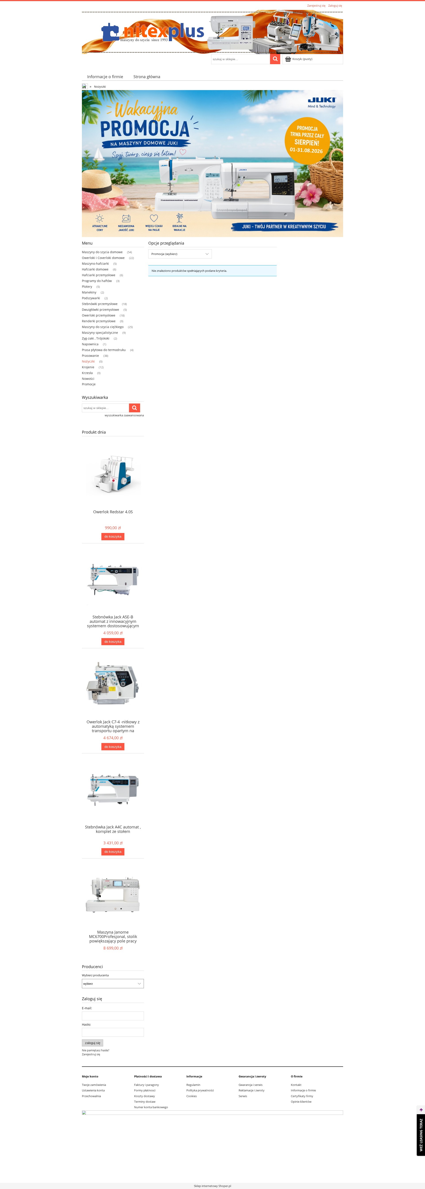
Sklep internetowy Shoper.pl (212, 1186)
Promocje (89, 384)
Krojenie (88, 367)
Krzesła (87, 373)
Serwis (243, 1096)
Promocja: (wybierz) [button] (164, 254)
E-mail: (87, 1008)
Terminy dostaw (144, 1102)
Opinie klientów (301, 1102)
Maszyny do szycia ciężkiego (103, 327)
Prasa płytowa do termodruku (104, 350)
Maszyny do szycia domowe (102, 252)
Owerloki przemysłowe (98, 315)
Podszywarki (91, 298)
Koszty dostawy (144, 1096)
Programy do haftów (97, 281)
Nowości (88, 378)
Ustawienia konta (93, 1090)
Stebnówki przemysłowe (100, 304)
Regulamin (193, 1085)
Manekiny (89, 292)
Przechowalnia (91, 1096)
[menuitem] (105, 77)
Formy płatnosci (144, 1090)
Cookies (191, 1096)
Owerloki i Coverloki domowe (103, 258)
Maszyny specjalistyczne (100, 332)
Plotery (87, 286)
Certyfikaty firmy (302, 1096)
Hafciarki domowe (95, 269)
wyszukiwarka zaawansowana (124, 415)
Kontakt (296, 1085)
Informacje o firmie (303, 1090)
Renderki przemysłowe (99, 321)
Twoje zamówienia (94, 1085)
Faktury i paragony (146, 1085)
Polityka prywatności (200, 1090)
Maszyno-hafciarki (95, 263)
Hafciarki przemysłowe (98, 275)
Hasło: (86, 1024)
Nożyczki (88, 361)
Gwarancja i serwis (251, 1085)
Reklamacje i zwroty (252, 1090)
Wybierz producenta (95, 975)
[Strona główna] (212, 31)
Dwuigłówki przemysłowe (100, 309)
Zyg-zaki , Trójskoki (95, 338)
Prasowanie (90, 355)
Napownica (90, 344)
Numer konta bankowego (151, 1107)
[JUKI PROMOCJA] (212, 163)
